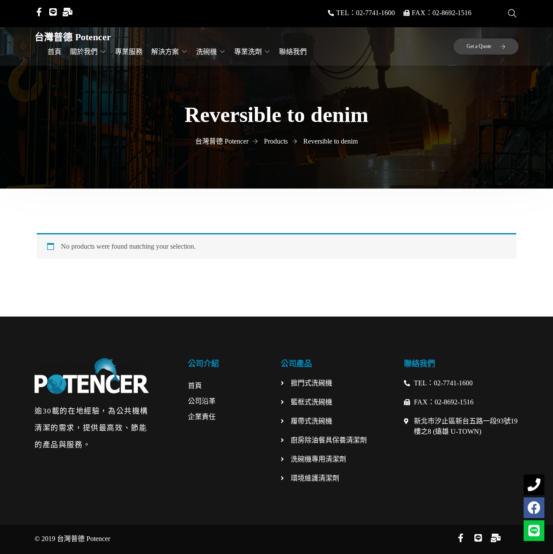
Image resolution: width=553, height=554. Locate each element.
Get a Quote (479, 46)
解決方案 (165, 51)
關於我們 (84, 51)
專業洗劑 (248, 51)
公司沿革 (202, 401)
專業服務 (129, 51)
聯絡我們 (293, 51)
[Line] (534, 530)
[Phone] (534, 484)
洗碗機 (206, 51)
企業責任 (202, 416)
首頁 (54, 51)
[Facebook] (534, 507)
